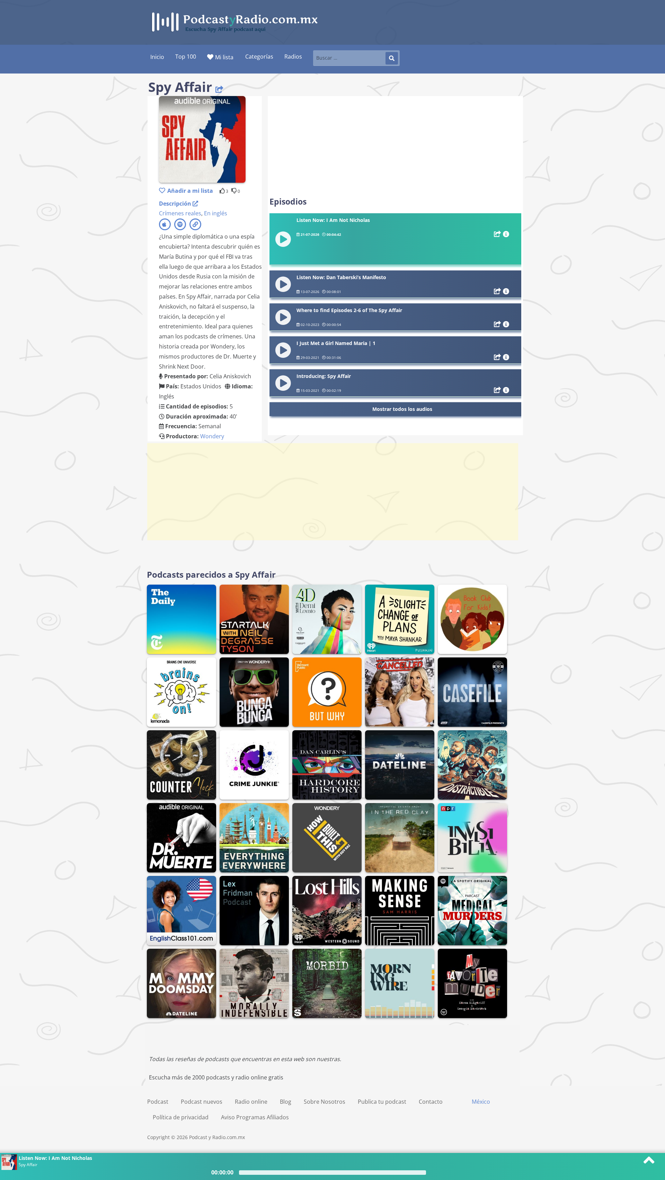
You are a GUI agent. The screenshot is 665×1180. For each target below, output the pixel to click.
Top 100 (185, 56)
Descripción (176, 203)
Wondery (212, 436)
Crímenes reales (180, 213)
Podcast (157, 1101)
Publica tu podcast (382, 1101)
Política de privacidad (181, 1117)
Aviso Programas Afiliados (255, 1117)
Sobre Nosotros (324, 1101)
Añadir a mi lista (190, 191)
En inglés (215, 213)
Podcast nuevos (201, 1101)
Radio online (251, 1101)
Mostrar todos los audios (402, 409)
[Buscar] (391, 58)
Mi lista (224, 57)
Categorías (259, 56)
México (481, 1101)
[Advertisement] (395, 146)
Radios (293, 56)
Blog (285, 1101)
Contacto (431, 1101)
